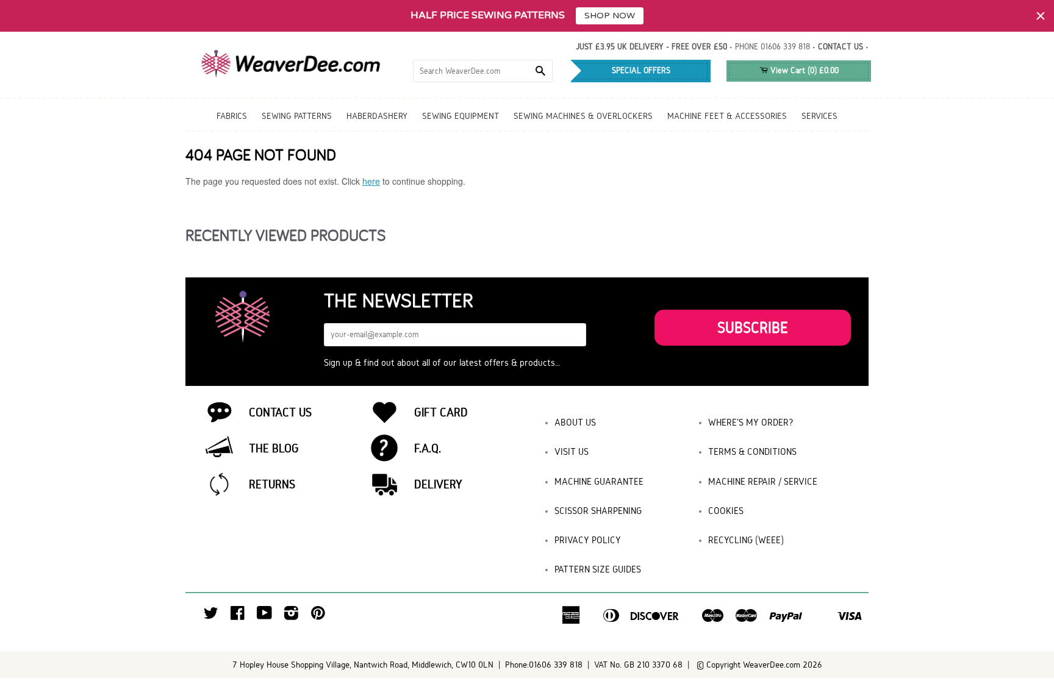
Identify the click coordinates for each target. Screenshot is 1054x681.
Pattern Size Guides (597, 569)
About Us (575, 422)
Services (819, 116)
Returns (272, 484)
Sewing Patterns (297, 116)
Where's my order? (751, 422)
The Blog (274, 448)
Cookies (726, 510)
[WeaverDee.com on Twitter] (211, 616)
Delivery (438, 484)
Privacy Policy (587, 540)
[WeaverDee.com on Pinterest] (318, 616)
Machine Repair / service (762, 481)
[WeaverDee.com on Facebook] (237, 616)
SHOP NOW (609, 15)
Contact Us (280, 412)
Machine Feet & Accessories (727, 116)
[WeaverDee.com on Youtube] (264, 616)
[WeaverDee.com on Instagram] (291, 616)
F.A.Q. (427, 448)
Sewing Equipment (460, 116)
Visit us (571, 451)
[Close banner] (1040, 16)
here (371, 181)
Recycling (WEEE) (746, 540)
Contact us (840, 46)
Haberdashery (376, 116)
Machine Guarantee (599, 481)
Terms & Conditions (752, 451)
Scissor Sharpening (598, 510)
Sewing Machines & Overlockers (583, 116)
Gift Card (441, 412)
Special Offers (641, 70)
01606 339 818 (785, 46)
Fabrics (232, 116)
